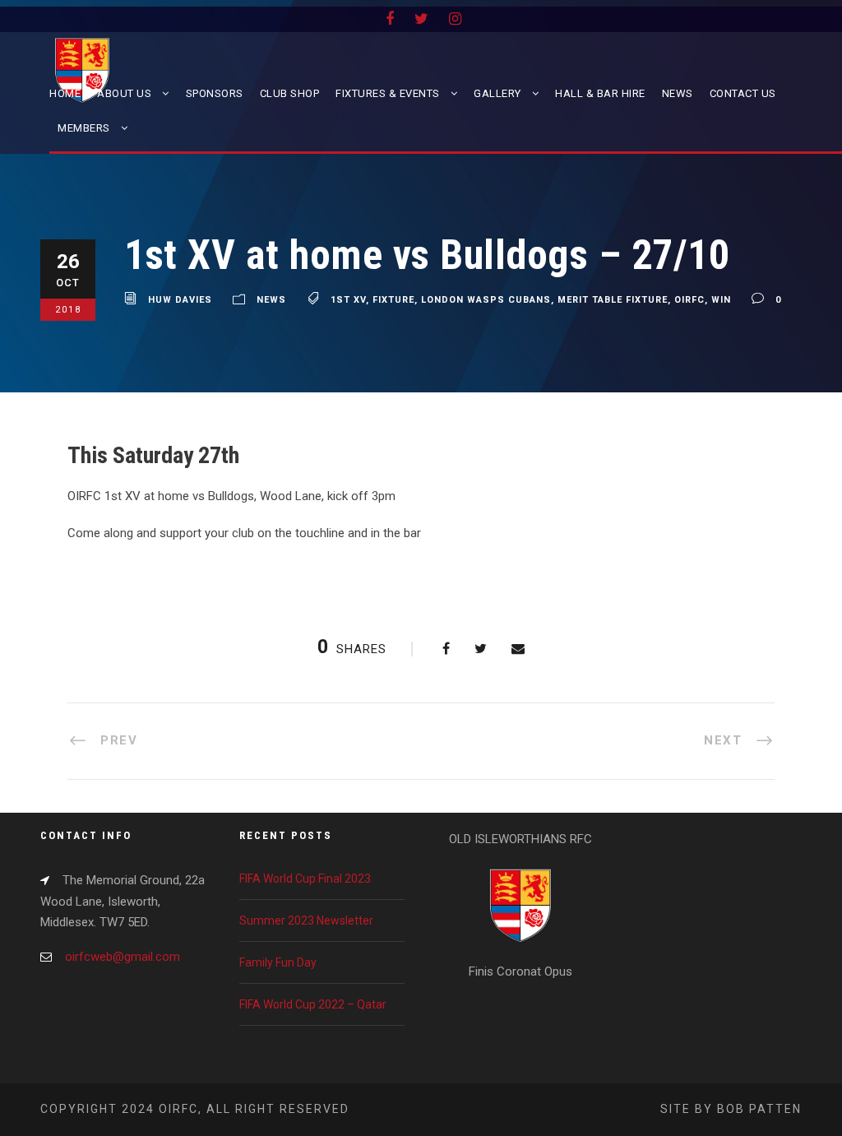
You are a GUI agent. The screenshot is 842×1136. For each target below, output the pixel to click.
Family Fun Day (278, 962)
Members (84, 128)
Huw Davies (180, 299)
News (677, 93)
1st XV (348, 299)
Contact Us (743, 93)
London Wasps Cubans (486, 299)
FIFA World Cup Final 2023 (305, 878)
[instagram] (455, 18)
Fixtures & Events (387, 93)
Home (65, 93)
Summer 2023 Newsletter (306, 920)
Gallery (497, 93)
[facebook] (390, 18)
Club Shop (290, 93)
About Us (124, 93)
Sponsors (214, 93)
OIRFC (689, 299)
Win (721, 299)
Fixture (393, 299)
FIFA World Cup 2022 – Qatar (312, 1004)
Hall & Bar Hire (600, 93)
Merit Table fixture (612, 299)
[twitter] (421, 18)
